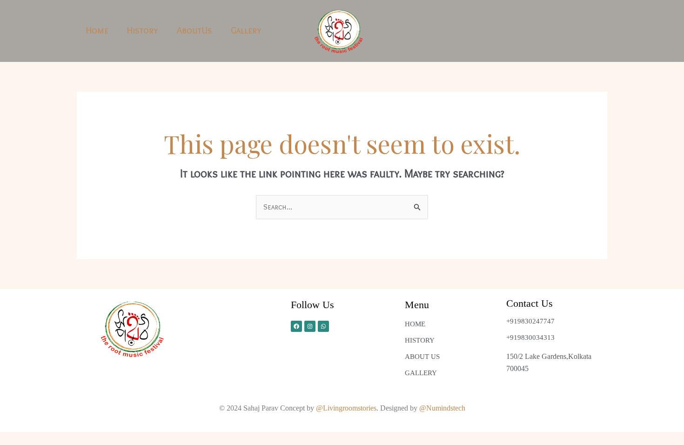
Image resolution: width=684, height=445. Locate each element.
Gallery (246, 30)
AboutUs (194, 30)
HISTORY (420, 340)
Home (97, 30)
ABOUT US (422, 356)
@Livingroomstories (346, 408)
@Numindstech (442, 408)
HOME (415, 324)
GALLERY (421, 373)
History (142, 30)
